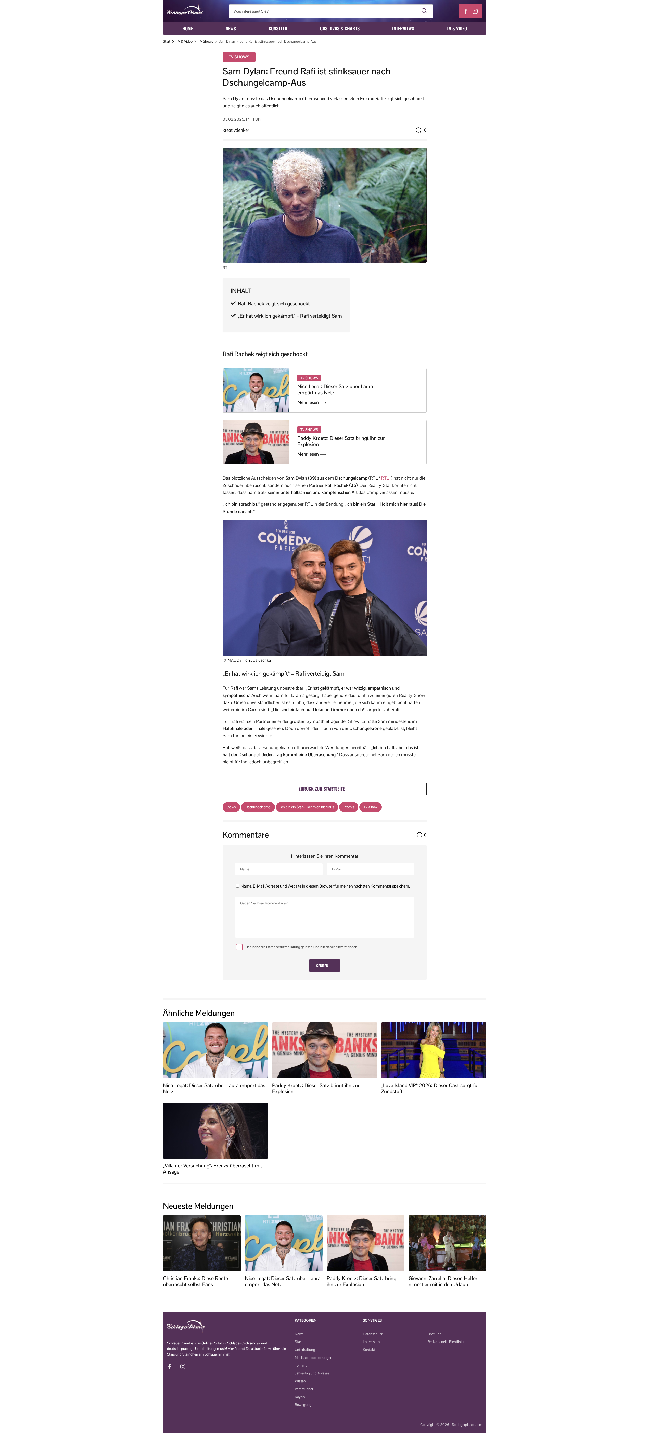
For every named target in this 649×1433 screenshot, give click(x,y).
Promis (348, 807)
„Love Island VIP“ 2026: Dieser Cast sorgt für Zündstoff (430, 1088)
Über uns (434, 1334)
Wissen (300, 1381)
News (231, 28)
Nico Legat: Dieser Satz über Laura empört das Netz (335, 389)
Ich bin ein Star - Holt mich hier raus (307, 807)
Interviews (403, 28)
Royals (300, 1397)
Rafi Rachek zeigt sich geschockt (274, 303)
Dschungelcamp (258, 807)
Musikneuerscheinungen (313, 1357)
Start (166, 41)
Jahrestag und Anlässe (312, 1373)
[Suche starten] (424, 11)
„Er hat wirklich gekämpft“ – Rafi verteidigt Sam (290, 315)
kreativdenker (236, 130)
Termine (301, 1365)
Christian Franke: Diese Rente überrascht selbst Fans (195, 1281)
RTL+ (386, 478)
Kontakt (369, 1349)
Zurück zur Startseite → (325, 788)
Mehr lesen (308, 402)
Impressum (371, 1341)
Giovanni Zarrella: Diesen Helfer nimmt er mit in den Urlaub (443, 1281)
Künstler (278, 28)
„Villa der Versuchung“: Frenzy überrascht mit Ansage (212, 1169)
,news (231, 807)
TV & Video (457, 28)
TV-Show (370, 807)
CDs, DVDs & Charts (340, 28)
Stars (298, 1341)
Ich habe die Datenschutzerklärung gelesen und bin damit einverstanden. (302, 947)
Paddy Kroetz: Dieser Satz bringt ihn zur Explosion (341, 441)
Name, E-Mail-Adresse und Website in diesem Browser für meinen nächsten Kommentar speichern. (325, 886)
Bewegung (303, 1404)
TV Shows (205, 41)
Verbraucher (304, 1389)
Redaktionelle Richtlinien (446, 1341)
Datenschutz (373, 1334)
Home (187, 28)
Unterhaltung (305, 1349)
